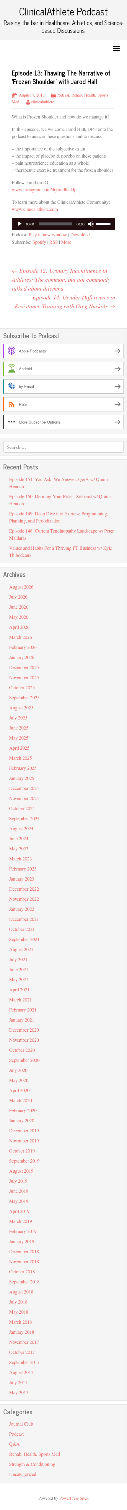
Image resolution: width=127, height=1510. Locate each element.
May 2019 (18, 1201)
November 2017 (24, 1342)
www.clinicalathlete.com (35, 209)
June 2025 (18, 727)
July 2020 (18, 1070)
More (66, 242)
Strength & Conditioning (32, 1464)
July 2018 (18, 1302)
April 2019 (19, 1211)
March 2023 (20, 858)
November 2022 (24, 899)
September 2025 (24, 697)
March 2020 (20, 1100)
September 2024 (24, 818)
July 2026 (18, 597)
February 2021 (23, 1009)
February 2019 (23, 1231)
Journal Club (21, 1424)
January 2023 (21, 879)
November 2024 (24, 798)
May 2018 (18, 1312)
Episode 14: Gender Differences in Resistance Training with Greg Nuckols (65, 301)
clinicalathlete (42, 102)
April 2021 (19, 989)
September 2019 (24, 1161)
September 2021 (24, 939)
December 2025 (24, 667)
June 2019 (18, 1191)
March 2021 (20, 999)
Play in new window (48, 234)
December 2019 (24, 1130)
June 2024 (18, 838)
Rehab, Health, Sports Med (34, 1454)
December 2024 (24, 788)
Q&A (14, 1444)
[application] (63, 224)
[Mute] (91, 224)
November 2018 (24, 1261)
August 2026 (21, 587)
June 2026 (18, 607)
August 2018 (21, 1291)
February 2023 (23, 868)
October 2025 (22, 687)
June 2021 (18, 969)
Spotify (39, 242)
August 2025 (21, 707)
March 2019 (20, 1221)
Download (80, 234)
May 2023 (18, 848)
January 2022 (21, 909)
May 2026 (18, 617)
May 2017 (18, 1392)
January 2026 (21, 657)
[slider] (104, 223)
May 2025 (18, 738)
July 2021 (18, 959)
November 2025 (24, 677)
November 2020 (24, 1040)
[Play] (19, 224)
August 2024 (21, 828)
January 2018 (21, 1332)
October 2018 (22, 1271)
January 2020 (21, 1120)
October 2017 (22, 1352)
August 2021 (21, 949)
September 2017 (24, 1362)
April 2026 (19, 627)
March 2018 (20, 1322)
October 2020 (22, 1050)
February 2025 (23, 768)
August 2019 (21, 1171)
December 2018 (24, 1251)
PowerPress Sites (73, 1498)
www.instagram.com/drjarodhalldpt (45, 189)
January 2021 (21, 1020)
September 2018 (24, 1281)
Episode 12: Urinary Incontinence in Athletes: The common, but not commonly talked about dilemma (61, 279)
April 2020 (19, 1090)
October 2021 (22, 929)
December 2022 (24, 889)
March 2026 (20, 637)
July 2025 (18, 717)
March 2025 (20, 758)
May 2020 (18, 1080)
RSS (53, 242)
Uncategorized (22, 1474)
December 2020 (24, 1030)
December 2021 (24, 919)
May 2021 (18, 979)
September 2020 (24, 1060)
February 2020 (23, 1110)
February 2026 (23, 647)
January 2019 (21, 1241)
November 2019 (24, 1140)
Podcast (62, 95)
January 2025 (21, 778)
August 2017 (21, 1372)
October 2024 (22, 808)
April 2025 (19, 748)
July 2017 (18, 1382)
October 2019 (22, 1150)
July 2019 (18, 1181)
